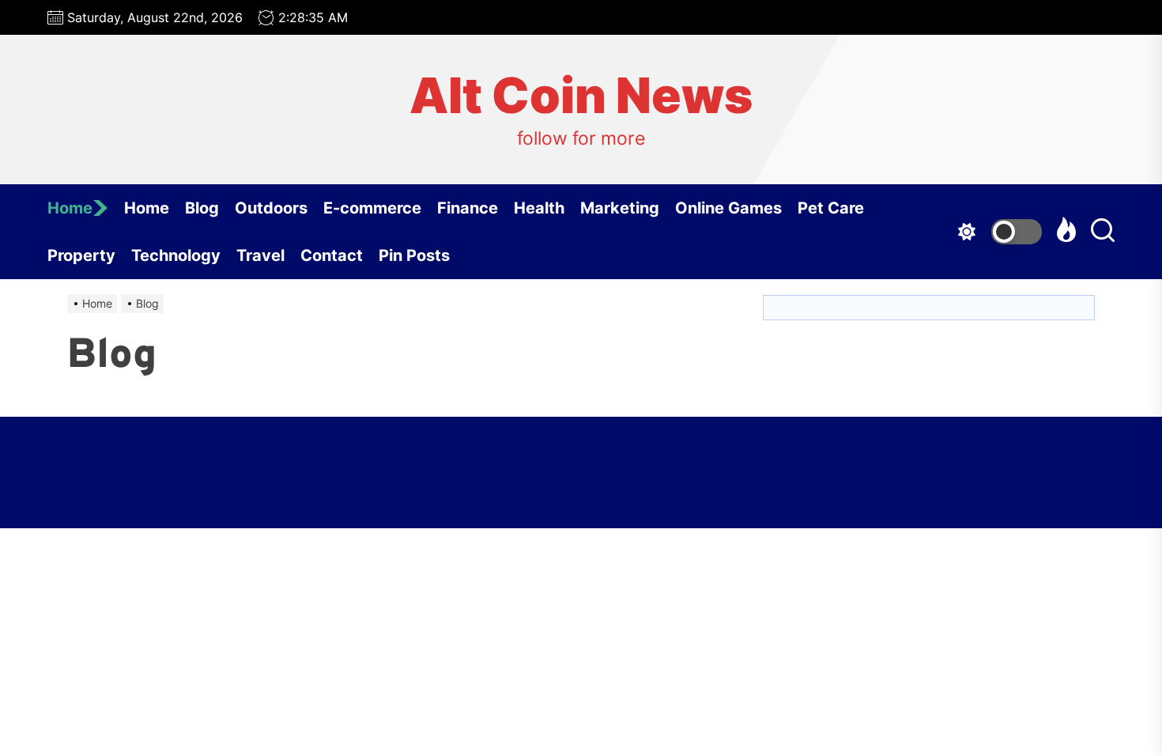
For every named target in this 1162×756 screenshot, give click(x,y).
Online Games (728, 207)
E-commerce (372, 207)
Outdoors (271, 207)
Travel (260, 255)
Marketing (619, 207)
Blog (202, 207)
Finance (467, 207)
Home (69, 207)
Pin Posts (414, 255)
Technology (176, 255)
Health (539, 207)
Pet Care (831, 207)
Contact (331, 255)
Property (81, 255)
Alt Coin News (581, 95)
